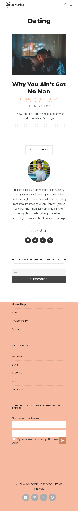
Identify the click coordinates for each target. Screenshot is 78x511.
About (15, 312)
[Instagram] (50, 240)
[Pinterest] (43, 240)
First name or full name (25, 418)
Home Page (19, 304)
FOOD (15, 381)
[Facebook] (28, 240)
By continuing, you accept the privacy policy (36, 440)
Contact (17, 329)
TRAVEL (17, 372)
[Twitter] (35, 240)
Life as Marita (14, 5)
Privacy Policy (20, 320)
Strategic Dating (39, 101)
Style (15, 364)
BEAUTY (17, 356)
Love (56, 99)
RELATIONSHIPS (27, 99)
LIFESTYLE (45, 99)
